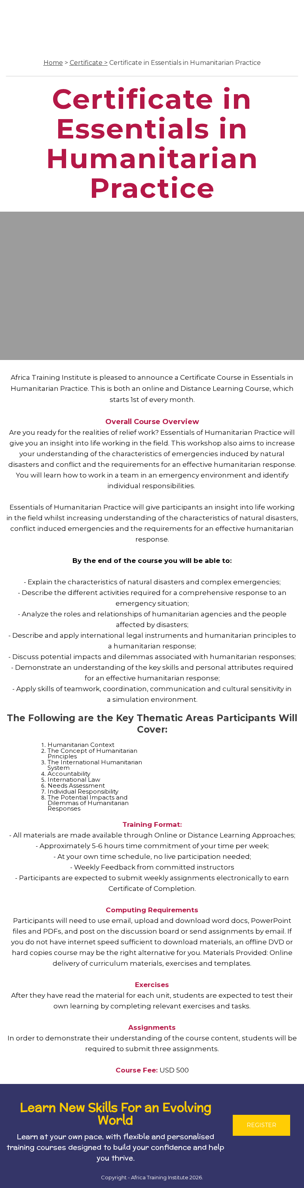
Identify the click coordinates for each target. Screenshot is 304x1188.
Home (53, 62)
